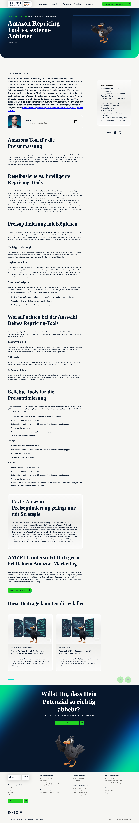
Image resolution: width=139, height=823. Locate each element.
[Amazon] (27, 6)
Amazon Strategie (46, 778)
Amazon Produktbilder (80, 795)
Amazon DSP (109, 778)
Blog (106, 793)
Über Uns (77, 4)
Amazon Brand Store (80, 793)
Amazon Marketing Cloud (114, 780)
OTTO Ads (76, 780)
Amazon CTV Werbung (113, 783)
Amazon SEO (77, 790)
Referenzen (67, 4)
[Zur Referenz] (48, 640)
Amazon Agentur (78, 778)
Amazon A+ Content (80, 788)
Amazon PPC (44, 780)
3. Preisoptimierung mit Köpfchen (114, 98)
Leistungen (43, 4)
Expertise (55, 4)
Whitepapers (109, 790)
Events (10, 794)
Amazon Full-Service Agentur (50, 793)
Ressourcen (90, 4)
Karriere (10, 792)
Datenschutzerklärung (123, 819)
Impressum (110, 819)
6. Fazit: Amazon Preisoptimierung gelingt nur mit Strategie (113, 113)
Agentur (10, 788)
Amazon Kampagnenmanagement (51, 783)
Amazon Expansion (46, 785)
